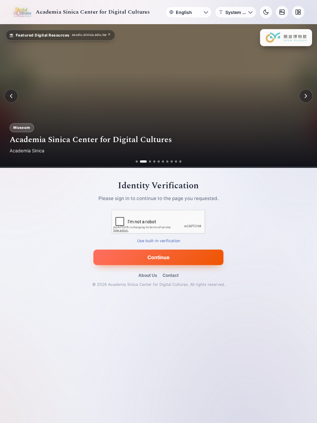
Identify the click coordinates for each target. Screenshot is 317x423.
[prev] (11, 96)
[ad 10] (180, 161)
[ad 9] (176, 161)
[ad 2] (141, 161)
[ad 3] (147, 161)
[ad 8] (172, 161)
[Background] (282, 12)
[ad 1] (137, 161)
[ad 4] (154, 161)
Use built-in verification (158, 241)
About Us (147, 275)
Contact (171, 275)
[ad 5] (159, 161)
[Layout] (298, 12)
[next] (306, 96)
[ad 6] (163, 161)
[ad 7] (167, 161)
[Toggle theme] (265, 12)
